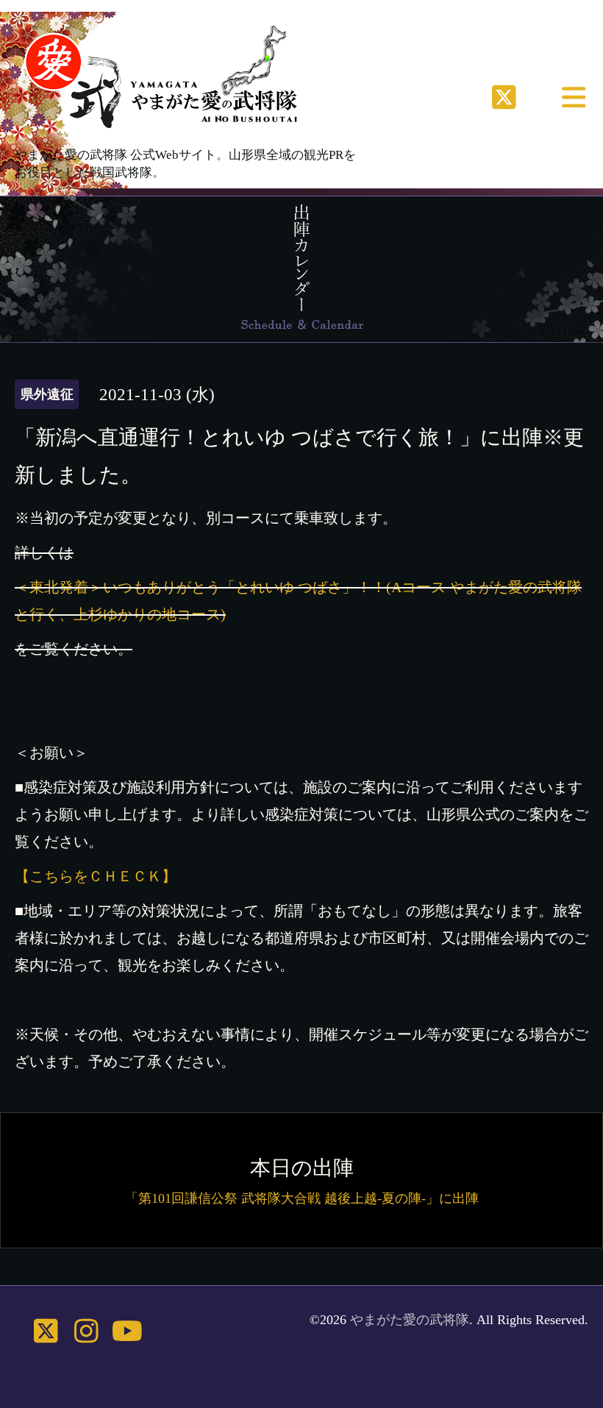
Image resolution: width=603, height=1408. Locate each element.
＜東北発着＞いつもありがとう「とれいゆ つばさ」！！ (200, 587)
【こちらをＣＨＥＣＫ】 (95, 876)
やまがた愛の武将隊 (409, 1319)
